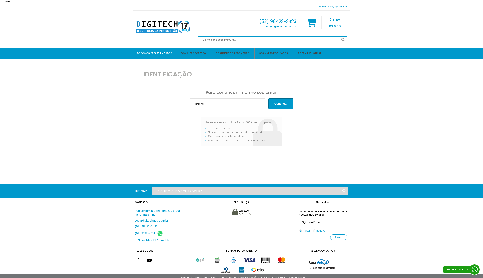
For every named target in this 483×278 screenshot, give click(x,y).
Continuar (281, 103)
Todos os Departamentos (154, 53)
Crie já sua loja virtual (322, 268)
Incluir (307, 230)
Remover (321, 230)
